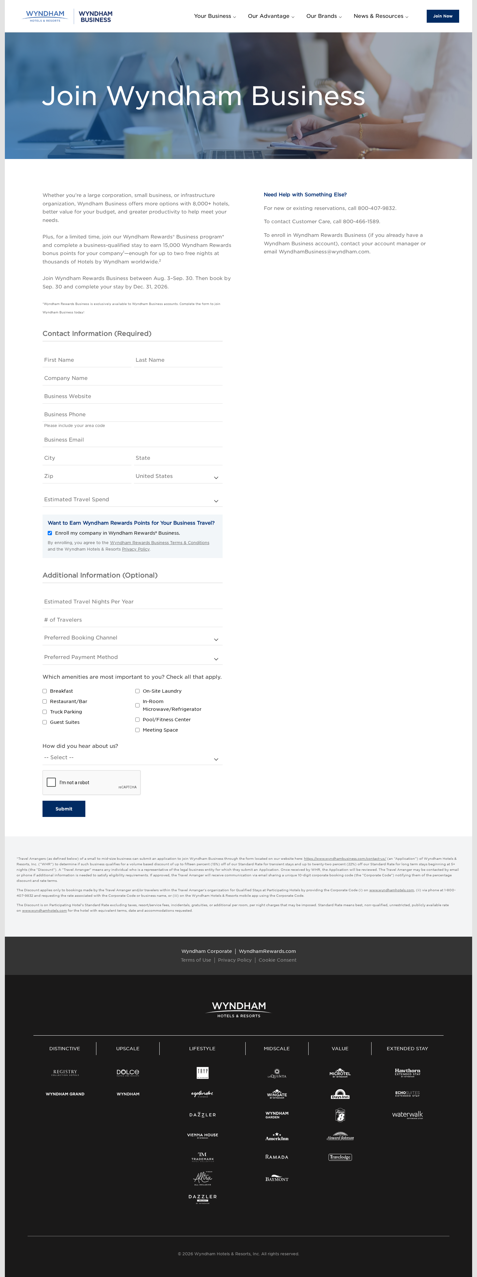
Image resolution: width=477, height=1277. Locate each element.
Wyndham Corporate (206, 951)
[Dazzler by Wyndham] (203, 1115)
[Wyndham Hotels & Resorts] (238, 1010)
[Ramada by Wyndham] (277, 1157)
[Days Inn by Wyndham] (340, 1094)
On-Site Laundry (162, 691)
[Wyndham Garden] (277, 1115)
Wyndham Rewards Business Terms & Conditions (159, 542)
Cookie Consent (278, 960)
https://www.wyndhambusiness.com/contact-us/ (345, 858)
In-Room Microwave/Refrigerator (172, 705)
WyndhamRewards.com (267, 951)
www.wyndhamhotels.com (391, 890)
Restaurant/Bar (68, 701)
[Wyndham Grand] (65, 1094)
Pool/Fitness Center (167, 719)
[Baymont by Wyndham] (277, 1178)
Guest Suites (65, 722)
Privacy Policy (136, 549)
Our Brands (321, 16)
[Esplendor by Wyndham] (203, 1094)
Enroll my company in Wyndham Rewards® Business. (117, 533)
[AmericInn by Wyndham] (277, 1136)
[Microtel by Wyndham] (340, 1073)
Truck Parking (66, 711)
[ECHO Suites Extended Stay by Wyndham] (408, 1094)
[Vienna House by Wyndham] (202, 1136)
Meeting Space (160, 730)
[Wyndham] (128, 1094)
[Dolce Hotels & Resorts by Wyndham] (128, 1073)
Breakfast (61, 691)
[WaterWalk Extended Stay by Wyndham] (408, 1115)
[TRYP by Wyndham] (203, 1073)
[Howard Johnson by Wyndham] (340, 1136)
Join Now (443, 16)
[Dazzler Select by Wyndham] (203, 1199)
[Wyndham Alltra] (203, 1178)
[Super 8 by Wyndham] (340, 1115)
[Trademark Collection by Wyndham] (203, 1157)
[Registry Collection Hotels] (65, 1073)
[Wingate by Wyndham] (277, 1094)
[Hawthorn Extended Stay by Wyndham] (408, 1073)
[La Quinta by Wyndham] (277, 1073)
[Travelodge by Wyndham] (340, 1157)
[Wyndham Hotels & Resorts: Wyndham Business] (67, 16)
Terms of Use (196, 960)
